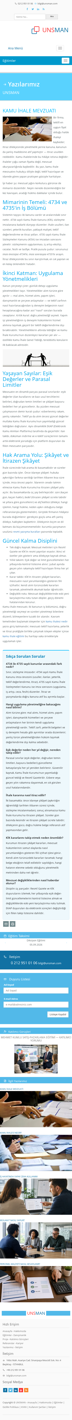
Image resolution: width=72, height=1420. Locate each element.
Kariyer (19, 1343)
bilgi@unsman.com (47, 3)
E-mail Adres (11, 998)
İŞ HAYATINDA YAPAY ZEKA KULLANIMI (19, 1176)
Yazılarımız (8, 1347)
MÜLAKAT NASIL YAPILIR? (12, 1220)
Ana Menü (15, 48)
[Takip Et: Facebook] (27, 9)
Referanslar (8, 1343)
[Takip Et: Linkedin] (16, 1390)
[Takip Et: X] (33, 9)
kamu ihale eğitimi (13, 636)
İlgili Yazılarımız (17, 1081)
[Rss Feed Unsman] (43, 9)
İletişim (19, 1347)
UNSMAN (21, 1402)
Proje (5, 1339)
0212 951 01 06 (25, 3)
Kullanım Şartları (37, 1407)
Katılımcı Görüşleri (19, 1032)
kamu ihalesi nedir (57, 621)
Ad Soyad (9, 984)
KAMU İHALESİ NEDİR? (11, 1132)
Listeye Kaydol (58, 1014)
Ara (51, 16)
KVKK (24, 1407)
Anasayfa (7, 1331)
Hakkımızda (20, 1331)
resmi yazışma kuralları (26, 531)
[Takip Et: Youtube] (21, 1390)
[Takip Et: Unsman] (38, 9)
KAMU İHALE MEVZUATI (11, 1089)
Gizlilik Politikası (11, 1407)
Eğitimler (9, 61)
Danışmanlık (19, 1335)
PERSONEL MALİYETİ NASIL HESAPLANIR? (20, 1264)
